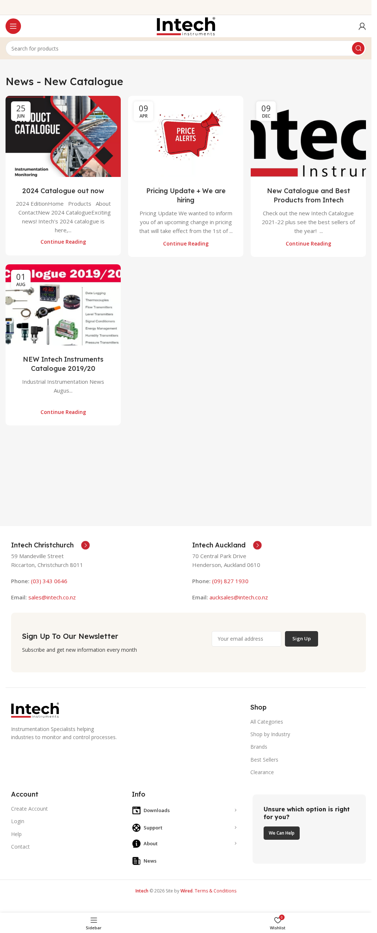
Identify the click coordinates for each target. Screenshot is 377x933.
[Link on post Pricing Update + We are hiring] (185, 136)
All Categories (266, 721)
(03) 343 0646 (49, 581)
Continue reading (63, 242)
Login (17, 821)
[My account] (362, 26)
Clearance (262, 772)
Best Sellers (264, 759)
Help (16, 834)
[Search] (358, 48)
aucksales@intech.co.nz (238, 597)
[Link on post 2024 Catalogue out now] (63, 136)
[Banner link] (309, 829)
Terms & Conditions (215, 891)
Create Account (29, 808)
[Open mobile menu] (13, 26)
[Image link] (35, 709)
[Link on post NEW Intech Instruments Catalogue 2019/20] (63, 304)
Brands (258, 746)
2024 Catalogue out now (63, 191)
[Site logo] (186, 25)
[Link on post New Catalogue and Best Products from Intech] (308, 136)
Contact (20, 846)
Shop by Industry (270, 734)
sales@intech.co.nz (52, 597)
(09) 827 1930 (230, 581)
